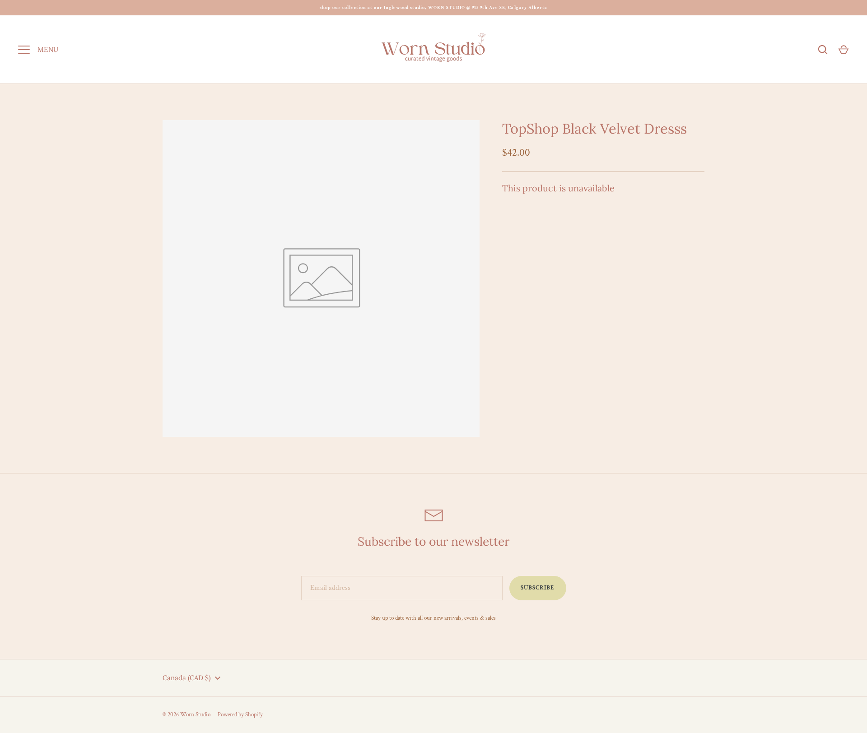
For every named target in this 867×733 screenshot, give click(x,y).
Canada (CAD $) (187, 677)
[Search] (823, 50)
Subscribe (538, 588)
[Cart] (843, 50)
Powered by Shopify (240, 715)
